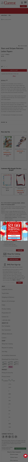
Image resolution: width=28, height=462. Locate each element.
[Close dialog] (26, 222)
